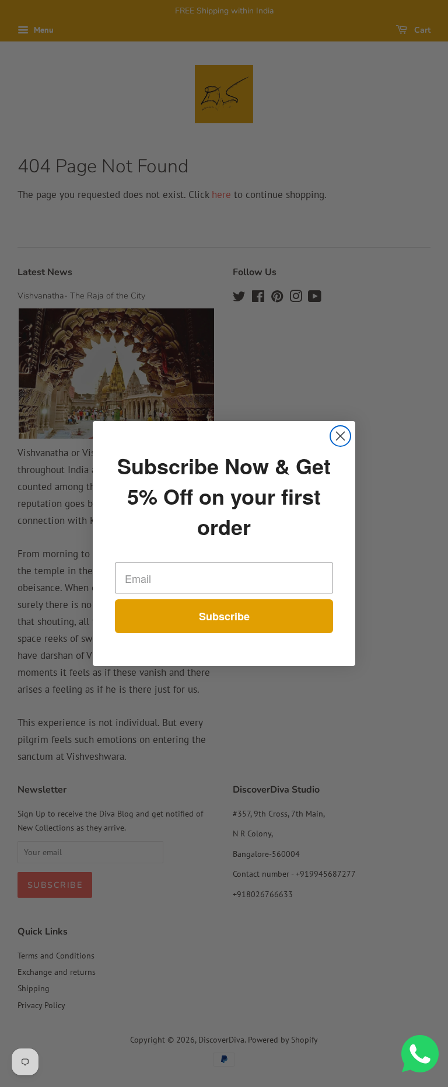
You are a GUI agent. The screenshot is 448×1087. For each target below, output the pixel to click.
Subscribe (224, 616)
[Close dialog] (340, 436)
